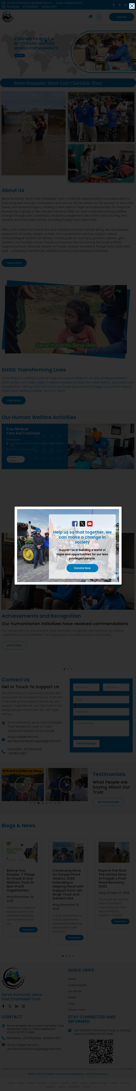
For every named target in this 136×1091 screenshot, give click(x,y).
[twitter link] (82, 523)
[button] (132, 6)
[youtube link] (90, 523)
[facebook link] (75, 523)
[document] (68, 545)
